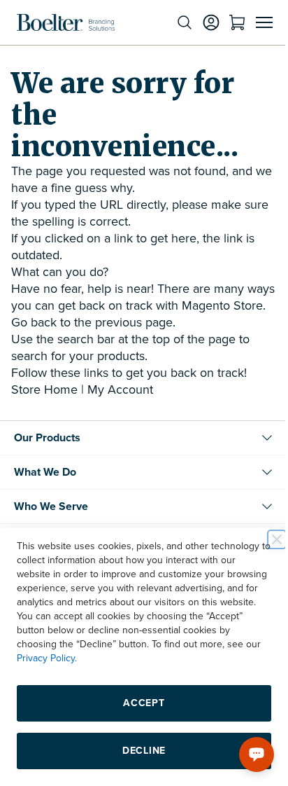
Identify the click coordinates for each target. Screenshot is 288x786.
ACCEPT (138, 703)
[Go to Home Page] (66, 22)
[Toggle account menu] (200, 22)
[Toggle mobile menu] (254, 22)
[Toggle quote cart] (226, 22)
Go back (34, 339)
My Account (120, 406)
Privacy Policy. (146, 658)
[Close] (266, 539)
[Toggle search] (174, 22)
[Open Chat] (246, 754)
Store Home (44, 406)
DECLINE (139, 751)
